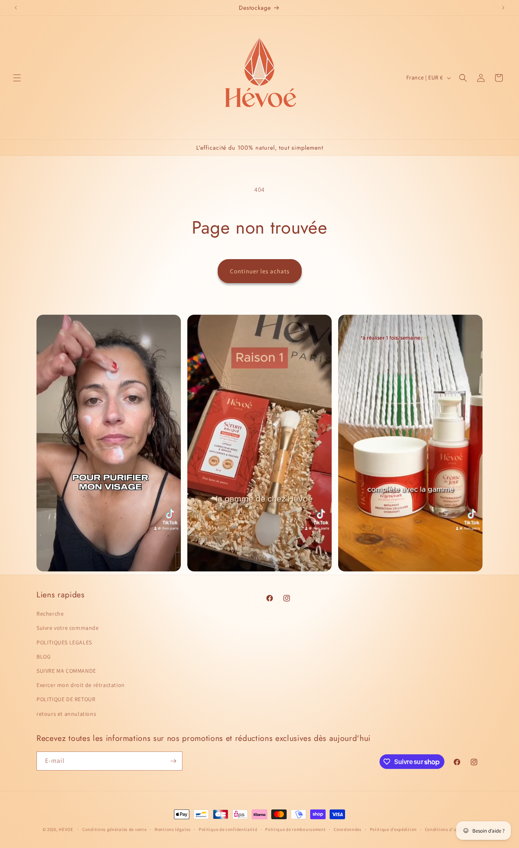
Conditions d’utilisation (451, 829)
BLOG (43, 656)
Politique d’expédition (393, 829)
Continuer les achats (260, 271)
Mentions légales (172, 829)
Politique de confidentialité (228, 829)
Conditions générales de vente (114, 829)
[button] (17, 78)
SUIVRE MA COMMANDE (66, 670)
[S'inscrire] (173, 761)
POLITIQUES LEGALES (64, 642)
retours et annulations (66, 713)
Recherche (50, 613)
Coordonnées (348, 829)
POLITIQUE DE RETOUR (65, 699)
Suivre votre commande (67, 627)
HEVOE (66, 829)
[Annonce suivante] (503, 7)
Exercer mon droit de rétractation (80, 685)
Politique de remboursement (295, 829)
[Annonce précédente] (16, 7)
